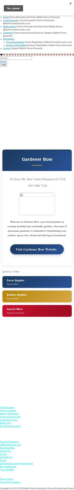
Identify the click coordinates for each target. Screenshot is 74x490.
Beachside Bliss (7, 448)
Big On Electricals (8, 466)
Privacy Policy (6, 479)
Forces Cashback (8, 410)
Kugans (3, 454)
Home (6, 17)
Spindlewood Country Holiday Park (16, 463)
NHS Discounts (7, 407)
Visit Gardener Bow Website (36, 249)
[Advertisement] (37, 104)
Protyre (3, 460)
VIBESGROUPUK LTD (10, 445)
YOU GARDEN (7, 470)
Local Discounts (10, 20)
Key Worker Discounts (10, 426)
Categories (8, 33)
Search (3, 61)
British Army (5, 423)
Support (6, 48)
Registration (8, 39)
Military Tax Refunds (9, 414)
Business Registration (16, 45)
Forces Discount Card (10, 417)
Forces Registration (15, 42)
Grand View (5, 451)
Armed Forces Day (8, 420)
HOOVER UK (6, 457)
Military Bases (9, 26)
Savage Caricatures (9, 442)
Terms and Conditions (10, 482)
